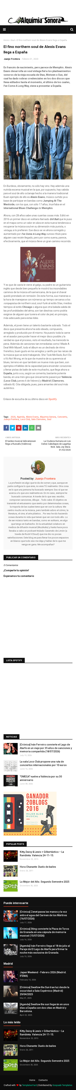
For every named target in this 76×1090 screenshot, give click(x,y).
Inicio (6, 40)
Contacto (43, 1080)
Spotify (53, 399)
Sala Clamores (38, 419)
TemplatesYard (29, 1085)
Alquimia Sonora (48, 417)
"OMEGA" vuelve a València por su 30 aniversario (41, 778)
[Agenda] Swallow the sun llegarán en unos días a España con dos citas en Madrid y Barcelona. (44, 1008)
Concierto (62, 417)
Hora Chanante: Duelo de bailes (38, 866)
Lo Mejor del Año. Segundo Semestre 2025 (44, 881)
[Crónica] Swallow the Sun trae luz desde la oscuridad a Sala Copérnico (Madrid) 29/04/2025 (44, 991)
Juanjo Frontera (12, 59)
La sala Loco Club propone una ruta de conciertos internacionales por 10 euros (43, 763)
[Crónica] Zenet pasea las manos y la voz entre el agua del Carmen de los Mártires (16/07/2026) (43, 915)
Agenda (21, 417)
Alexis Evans (32, 417)
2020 (13, 417)
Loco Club (25, 419)
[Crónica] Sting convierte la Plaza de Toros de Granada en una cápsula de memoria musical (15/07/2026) (44, 932)
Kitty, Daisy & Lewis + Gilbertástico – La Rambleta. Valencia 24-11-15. (42, 853)
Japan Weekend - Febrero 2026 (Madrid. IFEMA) (43, 974)
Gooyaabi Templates (62, 1085)
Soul (13, 40)
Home (32, 1080)
